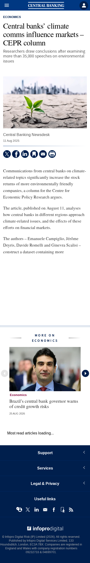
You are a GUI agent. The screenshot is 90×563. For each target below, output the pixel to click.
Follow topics (19, 510)
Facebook (54, 510)
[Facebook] (16, 154)
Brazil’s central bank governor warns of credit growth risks (43, 403)
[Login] (83, 5)
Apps (62, 510)
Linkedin (36, 510)
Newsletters (45, 510)
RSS (71, 510)
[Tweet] (7, 154)
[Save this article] (34, 154)
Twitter (28, 510)
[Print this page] (52, 154)
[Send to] (43, 154)
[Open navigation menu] (4, 5)
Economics (12, 17)
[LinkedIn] (25, 154)
